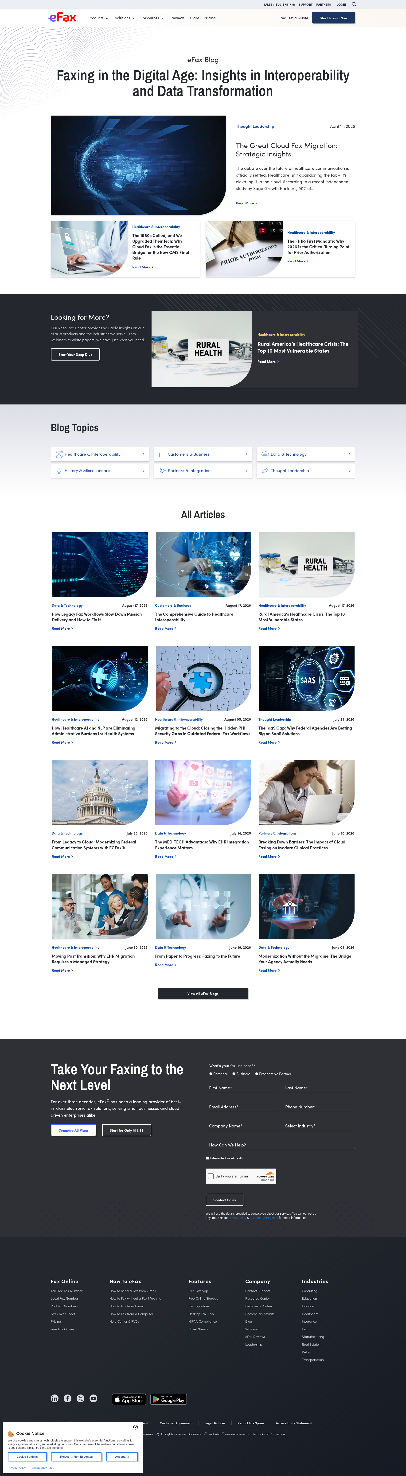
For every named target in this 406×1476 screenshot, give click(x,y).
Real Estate (310, 1344)
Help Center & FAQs (124, 1321)
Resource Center (257, 1298)
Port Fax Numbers (64, 1306)
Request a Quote (294, 17)
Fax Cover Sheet (63, 1314)
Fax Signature (198, 1306)
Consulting (309, 1291)
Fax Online (64, 1281)
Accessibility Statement (294, 1423)
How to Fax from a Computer (131, 1314)
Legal (306, 1329)
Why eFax (252, 1329)
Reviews (177, 17)
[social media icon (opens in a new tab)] (55, 1398)
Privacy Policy (237, 1218)
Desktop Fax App (201, 1314)
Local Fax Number (64, 1298)
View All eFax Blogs (203, 993)
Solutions (122, 17)
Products (95, 17)
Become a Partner (259, 1306)
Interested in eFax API (227, 1158)
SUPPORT (305, 4)
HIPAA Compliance (202, 1321)
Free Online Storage (203, 1298)
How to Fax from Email (126, 1306)
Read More (245, 202)
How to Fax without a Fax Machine (135, 1298)
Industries (315, 1281)
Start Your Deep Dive (75, 354)
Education (309, 1298)
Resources (150, 17)
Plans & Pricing (203, 17)
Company (257, 1281)
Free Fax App (198, 1291)
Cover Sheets (198, 1329)
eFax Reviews (255, 1336)
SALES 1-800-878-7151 (279, 4)
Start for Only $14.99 (127, 1130)
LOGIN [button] (341, 4)
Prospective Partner (275, 1073)
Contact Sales (224, 1199)
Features (199, 1281)
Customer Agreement (264, 1218)
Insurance (309, 1321)
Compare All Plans (74, 1130)
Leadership (253, 1344)
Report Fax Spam (251, 1423)
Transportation (313, 1359)
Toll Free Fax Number (66, 1291)
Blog (248, 1321)
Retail (306, 1352)
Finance (308, 1306)
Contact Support (257, 1291)
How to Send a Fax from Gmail (132, 1291)
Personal (220, 1073)
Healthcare (310, 1314)
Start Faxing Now (333, 17)
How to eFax (125, 1281)
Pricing (56, 1321)
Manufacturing (313, 1336)
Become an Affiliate (260, 1314)
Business (243, 1073)
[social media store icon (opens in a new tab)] (129, 1398)
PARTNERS (323, 4)
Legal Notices (215, 1423)
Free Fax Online (62, 1329)
